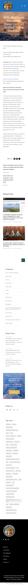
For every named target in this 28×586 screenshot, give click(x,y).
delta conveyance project (11, 447)
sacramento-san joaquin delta (12, 488)
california (19, 436)
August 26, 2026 (7, 221)
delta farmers (9, 450)
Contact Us (6, 562)
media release (9, 476)
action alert (8, 424)
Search (23, 260)
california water (9, 441)
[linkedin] (10, 409)
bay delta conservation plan (12, 430)
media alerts (15, 473)
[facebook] (7, 409)
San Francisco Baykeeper (11, 491)
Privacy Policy (19, 583)
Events (7, 290)
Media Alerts (9, 297)
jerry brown (18, 470)
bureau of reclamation (10, 436)
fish (17, 468)
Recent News (9, 316)
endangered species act (15, 462)
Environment (8, 465)
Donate (5, 559)
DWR (7, 462)
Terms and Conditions (16, 579)
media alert (8, 473)
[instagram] (17, 409)
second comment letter (16, 64)
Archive (7, 279)
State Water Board (10, 494)
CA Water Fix (16, 441)
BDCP (7, 433)
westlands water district (11, 513)
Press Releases (7, 553)
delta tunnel (15, 453)
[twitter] (14, 409)
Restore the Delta (19, 34)
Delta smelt (8, 453)
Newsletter (8, 304)
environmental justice (10, 468)
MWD (20, 479)
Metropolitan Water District (11, 479)
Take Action (6, 556)
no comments (15, 36)
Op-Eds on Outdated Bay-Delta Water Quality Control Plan (13, 308)
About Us (5, 547)
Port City (17, 577)
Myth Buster (9, 301)
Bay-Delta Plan (9, 427)
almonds (14, 424)
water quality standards (11, 510)
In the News (6, 550)
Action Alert (8, 276)
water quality (9, 507)
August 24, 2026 (9, 358)
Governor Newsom (10, 470)
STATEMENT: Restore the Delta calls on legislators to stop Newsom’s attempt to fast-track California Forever (13, 217)
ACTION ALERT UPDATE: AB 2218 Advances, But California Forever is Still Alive (14, 244)
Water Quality (9, 323)
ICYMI (7, 294)
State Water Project (10, 497)
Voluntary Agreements (14, 504)
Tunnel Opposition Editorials (13, 320)
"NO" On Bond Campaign (12, 272)
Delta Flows (8, 283)
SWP (7, 504)
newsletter (8, 482)
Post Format (9, 313)
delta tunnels (9, 456)
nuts (13, 482)
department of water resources (12, 459)
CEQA (7, 444)
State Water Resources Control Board (12, 500)
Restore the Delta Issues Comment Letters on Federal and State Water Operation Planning (13, 167)
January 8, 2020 (8, 34)
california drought (10, 438)
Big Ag (11, 433)
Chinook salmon (13, 444)
